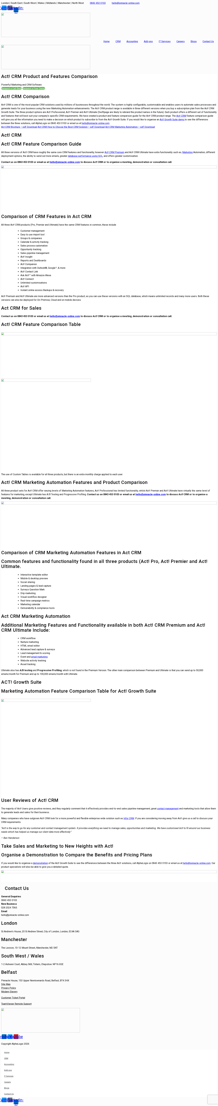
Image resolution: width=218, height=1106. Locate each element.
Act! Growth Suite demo (172, 119)
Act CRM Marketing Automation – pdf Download (130, 127)
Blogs (194, 41)
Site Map (6, 984)
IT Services (165, 41)
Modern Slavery (9, 991)
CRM (118, 41)
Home (106, 41)
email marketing (39, 656)
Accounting (132, 41)
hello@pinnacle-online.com (95, 123)
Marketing (187, 152)
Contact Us (208, 41)
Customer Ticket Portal (13, 997)
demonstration (40, 863)
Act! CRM (181, 115)
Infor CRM (129, 818)
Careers (180, 41)
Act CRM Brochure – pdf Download (19, 127)
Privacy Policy (8, 988)
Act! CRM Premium (114, 152)
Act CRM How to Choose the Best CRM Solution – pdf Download (71, 127)
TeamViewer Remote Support (16, 1003)
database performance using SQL (85, 156)
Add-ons (148, 41)
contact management (168, 808)
